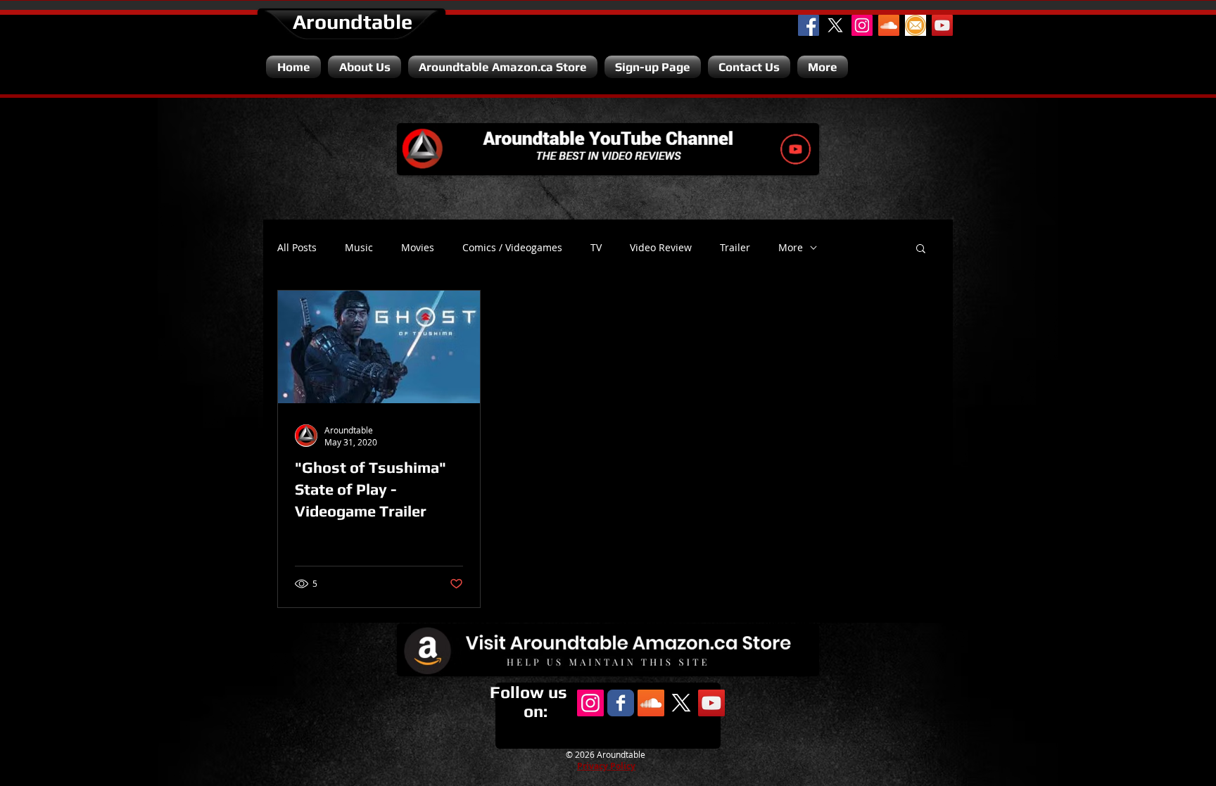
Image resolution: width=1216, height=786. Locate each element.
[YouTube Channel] (942, 25)
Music (359, 247)
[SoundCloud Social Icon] (888, 25)
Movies (417, 247)
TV (596, 247)
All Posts (297, 247)
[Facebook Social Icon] (808, 25)
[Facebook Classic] (620, 703)
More (790, 247)
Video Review (661, 247)
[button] (920, 249)
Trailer (735, 247)
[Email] (915, 25)
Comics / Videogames (512, 247)
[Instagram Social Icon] (862, 25)
